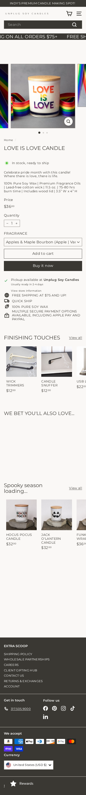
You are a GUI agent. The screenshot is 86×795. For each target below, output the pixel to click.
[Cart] (69, 13)
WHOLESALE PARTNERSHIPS (27, 659)
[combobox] (43, 24)
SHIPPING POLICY (18, 654)
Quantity (11, 215)
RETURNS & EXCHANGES (23, 681)
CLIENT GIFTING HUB (20, 670)
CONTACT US (14, 675)
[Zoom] (68, 121)
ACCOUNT (11, 686)
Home (8, 140)
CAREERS (11, 665)
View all (75, 338)
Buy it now (43, 265)
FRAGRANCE (15, 233)
